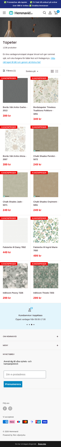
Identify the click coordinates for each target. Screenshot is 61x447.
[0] (56, 12)
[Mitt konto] (50, 12)
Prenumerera (13, 384)
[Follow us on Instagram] (10, 408)
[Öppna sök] (44, 12)
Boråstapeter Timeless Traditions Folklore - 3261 (44, 110)
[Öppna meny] (4, 13)
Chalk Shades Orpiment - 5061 (45, 203)
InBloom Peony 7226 (13, 293)
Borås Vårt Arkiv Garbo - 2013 (15, 109)
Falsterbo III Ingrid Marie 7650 (45, 249)
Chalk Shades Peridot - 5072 (44, 158)
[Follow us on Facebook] (5, 408)
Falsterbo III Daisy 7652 (14, 247)
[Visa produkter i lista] (57, 71)
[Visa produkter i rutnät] (52, 71)
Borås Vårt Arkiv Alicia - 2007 (14, 158)
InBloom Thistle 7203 (43, 293)
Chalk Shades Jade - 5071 (13, 203)
